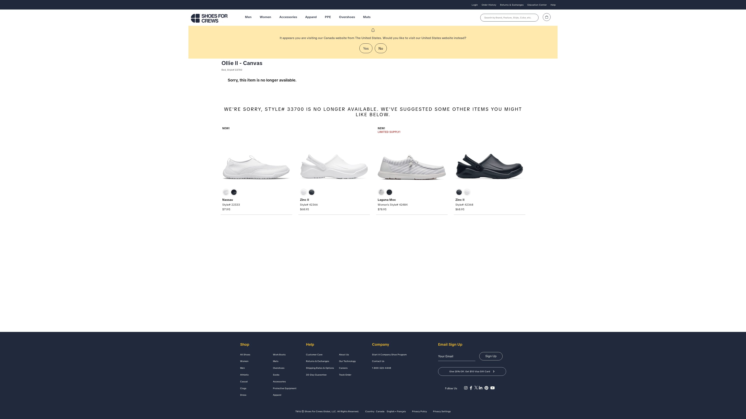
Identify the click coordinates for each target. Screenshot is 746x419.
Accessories (288, 17)
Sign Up (491, 356)
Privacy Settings (442, 411)
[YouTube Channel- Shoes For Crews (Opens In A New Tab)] (493, 387)
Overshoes (347, 17)
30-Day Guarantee (316, 374)
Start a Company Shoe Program (389, 354)
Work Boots (279, 354)
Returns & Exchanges (512, 4)
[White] (225, 192)
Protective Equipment (284, 388)
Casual (244, 381)
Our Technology (347, 361)
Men (248, 17)
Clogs (243, 388)
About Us (344, 354)
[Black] (233, 192)
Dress (243, 394)
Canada (380, 411)
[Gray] (381, 192)
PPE (328, 17)
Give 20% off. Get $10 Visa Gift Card (469, 371)
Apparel (311, 17)
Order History (489, 4)
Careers (343, 368)
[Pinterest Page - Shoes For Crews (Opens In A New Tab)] (487, 387)
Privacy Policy (419, 411)
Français (401, 411)
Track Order (345, 374)
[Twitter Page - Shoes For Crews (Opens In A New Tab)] (476, 387)
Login (475, 4)
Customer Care (314, 354)
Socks (276, 374)
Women (265, 17)
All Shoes (245, 354)
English (391, 411)
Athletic (244, 374)
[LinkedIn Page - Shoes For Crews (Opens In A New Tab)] (482, 387)
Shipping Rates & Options (320, 368)
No (380, 48)
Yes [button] (366, 48)
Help (553, 4)
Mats (366, 17)
